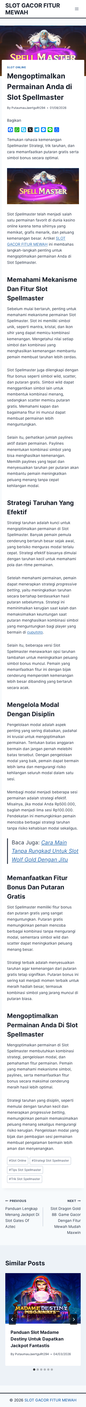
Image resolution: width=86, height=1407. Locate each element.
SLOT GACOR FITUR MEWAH (50, 1400)
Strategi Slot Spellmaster (50, 1160)
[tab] (34, 1369)
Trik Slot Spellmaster (24, 1179)
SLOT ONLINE (16, 67)
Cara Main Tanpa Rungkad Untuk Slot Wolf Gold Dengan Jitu (45, 851)
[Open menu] (77, 8)
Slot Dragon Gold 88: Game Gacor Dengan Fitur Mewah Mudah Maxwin (65, 1217)
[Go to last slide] (12, 1319)
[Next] (73, 1319)
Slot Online (17, 1160)
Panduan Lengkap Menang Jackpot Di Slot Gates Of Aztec (22, 1214)
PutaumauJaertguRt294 (28, 108)
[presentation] (43, 1298)
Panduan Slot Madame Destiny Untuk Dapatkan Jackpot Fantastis (37, 1339)
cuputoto (35, 632)
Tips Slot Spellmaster (25, 1170)
